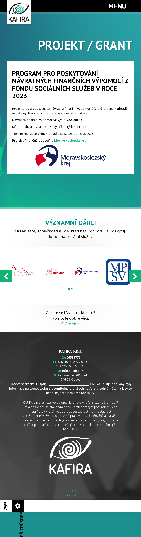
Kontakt (71, 490)
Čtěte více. (70, 323)
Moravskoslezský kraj (70, 140)
